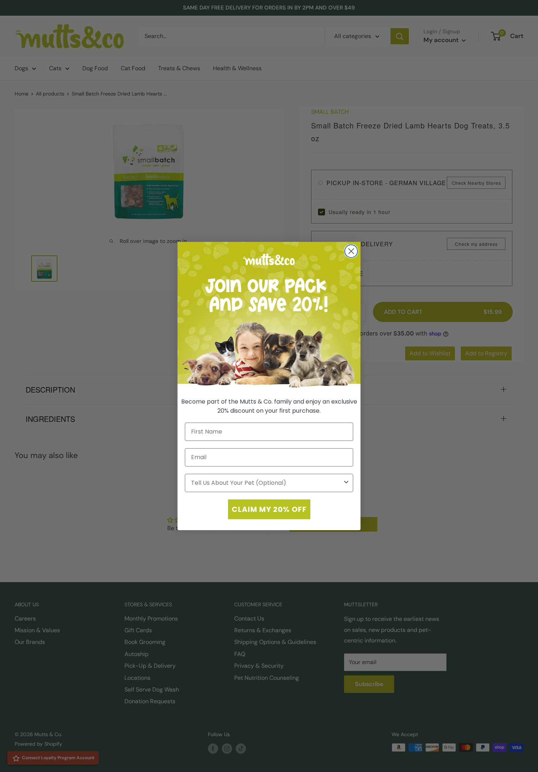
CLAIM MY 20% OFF (269, 509)
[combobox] (267, 483)
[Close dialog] (351, 251)
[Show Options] (346, 483)
